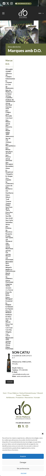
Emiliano (9, 314)
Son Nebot (8, 120)
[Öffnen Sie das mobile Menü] (3, 13)
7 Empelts (9, 174)
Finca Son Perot (9, 213)
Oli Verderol (9, 240)
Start (4, 393)
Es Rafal (8, 94)
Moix (7, 265)
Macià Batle (8, 274)
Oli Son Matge (8, 342)
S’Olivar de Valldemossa (9, 100)
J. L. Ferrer (9, 290)
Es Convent (9, 81)
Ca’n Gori (9, 118)
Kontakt (37, 397)
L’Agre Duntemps (9, 347)
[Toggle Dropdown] (43, 13)
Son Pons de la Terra (9, 208)
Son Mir (8, 216)
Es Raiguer (8, 303)
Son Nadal (8, 129)
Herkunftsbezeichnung (28, 393)
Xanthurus (9, 193)
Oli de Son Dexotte (9, 125)
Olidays (8, 142)
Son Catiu (9, 220)
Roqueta (9, 234)
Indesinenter (9, 78)
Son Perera (8, 156)
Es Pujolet (9, 309)
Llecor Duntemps (9, 281)
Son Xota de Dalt (9, 152)
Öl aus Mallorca (13, 393)
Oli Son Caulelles (9, 96)
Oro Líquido (8, 179)
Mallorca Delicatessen (9, 270)
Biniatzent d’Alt (9, 338)
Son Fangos (8, 111)
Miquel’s (9, 267)
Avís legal (23, 473)
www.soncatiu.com (23, 376)
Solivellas (9, 222)
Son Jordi (9, 218)
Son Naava (8, 148)
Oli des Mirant (8, 255)
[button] (43, 434)
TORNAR (10, 382)
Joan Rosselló (9, 115)
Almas (8, 345)
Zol (7, 191)
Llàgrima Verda (9, 285)
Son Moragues (9, 163)
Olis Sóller (8, 244)
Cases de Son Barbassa (9, 187)
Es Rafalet (9, 306)
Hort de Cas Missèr (9, 320)
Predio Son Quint (9, 236)
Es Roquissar (9, 171)
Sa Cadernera (9, 182)
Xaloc (8, 195)
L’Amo (8, 168)
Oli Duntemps (9, 258)
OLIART (8, 71)
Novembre (9, 166)
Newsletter (29, 397)
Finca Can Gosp (9, 324)
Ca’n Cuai (9, 327)
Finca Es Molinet (9, 311)
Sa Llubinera (9, 277)
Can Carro (8, 334)
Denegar (23, 462)
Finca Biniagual (9, 298)
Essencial (9, 301)
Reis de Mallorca (9, 91)
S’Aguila (8, 332)
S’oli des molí (9, 107)
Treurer (8, 201)
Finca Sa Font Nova (9, 293)
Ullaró (8, 197)
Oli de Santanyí (9, 159)
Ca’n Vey (9, 330)
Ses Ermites (8, 227)
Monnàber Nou (9, 262)
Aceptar (23, 456)
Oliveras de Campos (9, 75)
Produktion (20, 397)
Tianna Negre (8, 204)
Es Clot (8, 84)
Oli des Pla (8, 251)
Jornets (8, 288)
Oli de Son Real (9, 104)
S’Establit (9, 69)
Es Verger (9, 176)
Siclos (8, 224)
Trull (7, 199)
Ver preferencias (23, 468)
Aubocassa (9, 136)
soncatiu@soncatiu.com (21, 374)
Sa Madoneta (9, 87)
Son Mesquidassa (9, 145)
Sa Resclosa (9, 231)
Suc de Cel (8, 139)
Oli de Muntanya (9, 247)
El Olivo (8, 316)
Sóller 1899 (8, 133)
